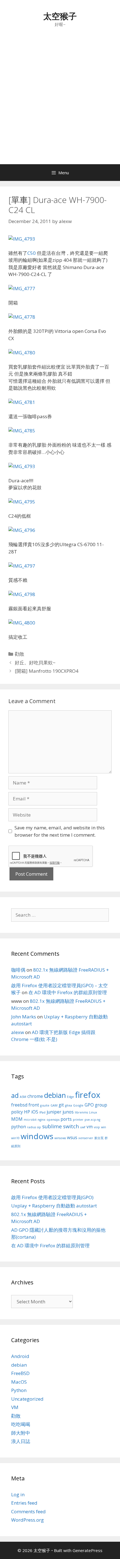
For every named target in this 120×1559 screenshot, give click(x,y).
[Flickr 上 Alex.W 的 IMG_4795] (21, 501)
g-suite (44, 1105)
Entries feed (24, 1503)
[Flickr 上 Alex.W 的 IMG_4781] (21, 402)
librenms (81, 1112)
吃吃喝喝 (20, 1424)
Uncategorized (27, 1399)
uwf (82, 1127)
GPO (89, 1105)
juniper (54, 1112)
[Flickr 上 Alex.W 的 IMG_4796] (21, 530)
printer (78, 1120)
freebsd (19, 1105)
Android (20, 1356)
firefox (87, 1094)
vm (90, 1127)
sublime (52, 1126)
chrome (35, 1096)
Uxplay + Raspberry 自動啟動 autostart (54, 1205)
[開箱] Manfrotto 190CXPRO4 (46, 671)
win (103, 1127)
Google (78, 1105)
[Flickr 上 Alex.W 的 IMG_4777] (21, 288)
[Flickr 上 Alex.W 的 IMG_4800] (21, 622)
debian (55, 1095)
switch (71, 1126)
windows (37, 1136)
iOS (34, 1112)
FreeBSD (20, 1373)
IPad (42, 1112)
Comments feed (28, 1511)
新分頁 (99, 1138)
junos (68, 1112)
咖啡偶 (18, 970)
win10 (15, 1138)
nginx (41, 1120)
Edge (70, 1097)
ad (15, 1095)
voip (97, 1127)
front (33, 1105)
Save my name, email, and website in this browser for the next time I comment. (60, 831)
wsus (72, 1137)
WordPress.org (27, 1520)
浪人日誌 (20, 1441)
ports (66, 1119)
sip (39, 1127)
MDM (17, 1119)
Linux (93, 1112)
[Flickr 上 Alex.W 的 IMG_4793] (21, 239)
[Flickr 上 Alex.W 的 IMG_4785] (21, 430)
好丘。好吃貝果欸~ (35, 662)
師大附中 (20, 1433)
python (18, 1127)
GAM (54, 1105)
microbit (30, 1120)
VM (14, 1407)
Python (19, 1390)
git (61, 1105)
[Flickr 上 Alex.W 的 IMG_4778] (21, 317)
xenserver (85, 1138)
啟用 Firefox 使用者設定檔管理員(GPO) (52, 1197)
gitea (68, 1105)
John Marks (23, 1016)
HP (27, 1112)
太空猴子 (60, 16)
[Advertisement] (60, 101)
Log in (18, 1494)
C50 (31, 253)
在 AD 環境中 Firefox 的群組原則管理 (67, 992)
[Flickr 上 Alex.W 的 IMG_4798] (21, 594)
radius (31, 1127)
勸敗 (19, 654)
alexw (17, 1032)
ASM (23, 1097)
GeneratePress (87, 1550)
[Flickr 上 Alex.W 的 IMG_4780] (21, 352)
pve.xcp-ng (92, 1120)
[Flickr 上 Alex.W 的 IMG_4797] (21, 566)
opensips (53, 1120)
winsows (60, 1138)
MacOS (19, 1382)
